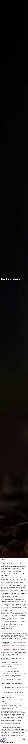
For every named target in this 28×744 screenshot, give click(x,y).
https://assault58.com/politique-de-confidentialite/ (13, 645)
